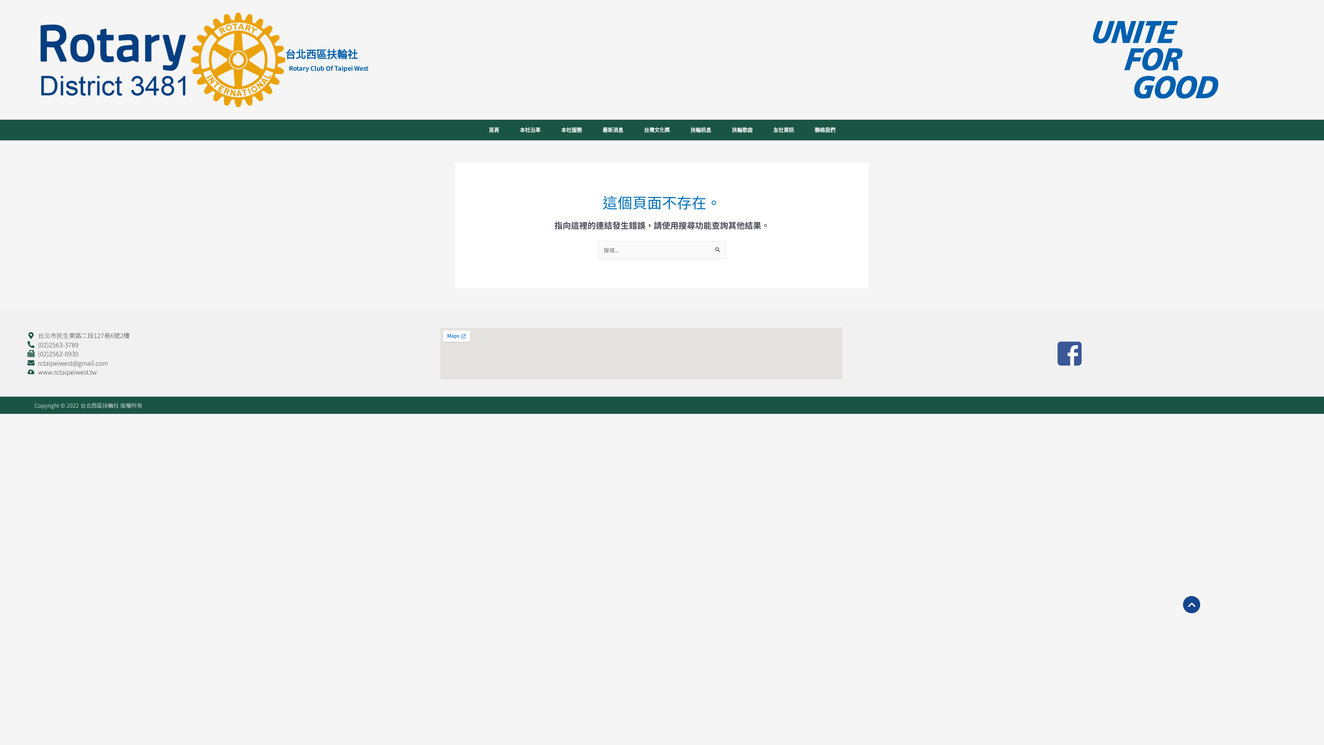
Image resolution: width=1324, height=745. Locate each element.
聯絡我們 (825, 130)
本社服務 (571, 130)
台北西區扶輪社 (321, 54)
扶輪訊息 (701, 130)
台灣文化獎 (657, 130)
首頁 (494, 130)
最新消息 (613, 130)
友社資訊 (783, 130)
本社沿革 (530, 130)
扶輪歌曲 (742, 130)
